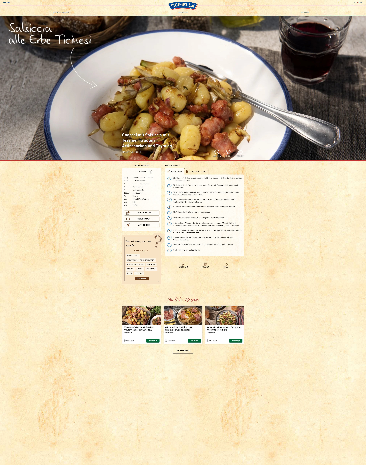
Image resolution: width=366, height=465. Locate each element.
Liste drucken (143, 219)
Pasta (129, 273)
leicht (229, 156)
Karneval (139, 273)
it (354, 2)
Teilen (240, 156)
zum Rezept (153, 341)
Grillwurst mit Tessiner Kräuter (140, 260)
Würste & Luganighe (135, 264)
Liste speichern (144, 213)
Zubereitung (176, 172)
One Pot (130, 269)
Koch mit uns (183, 12)
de (358, 2)
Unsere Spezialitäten (61, 12)
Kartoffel (151, 264)
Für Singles (151, 269)
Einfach (140, 269)
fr (361, 2)
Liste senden (144, 225)
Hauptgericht (132, 256)
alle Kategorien (141, 278)
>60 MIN (217, 156)
